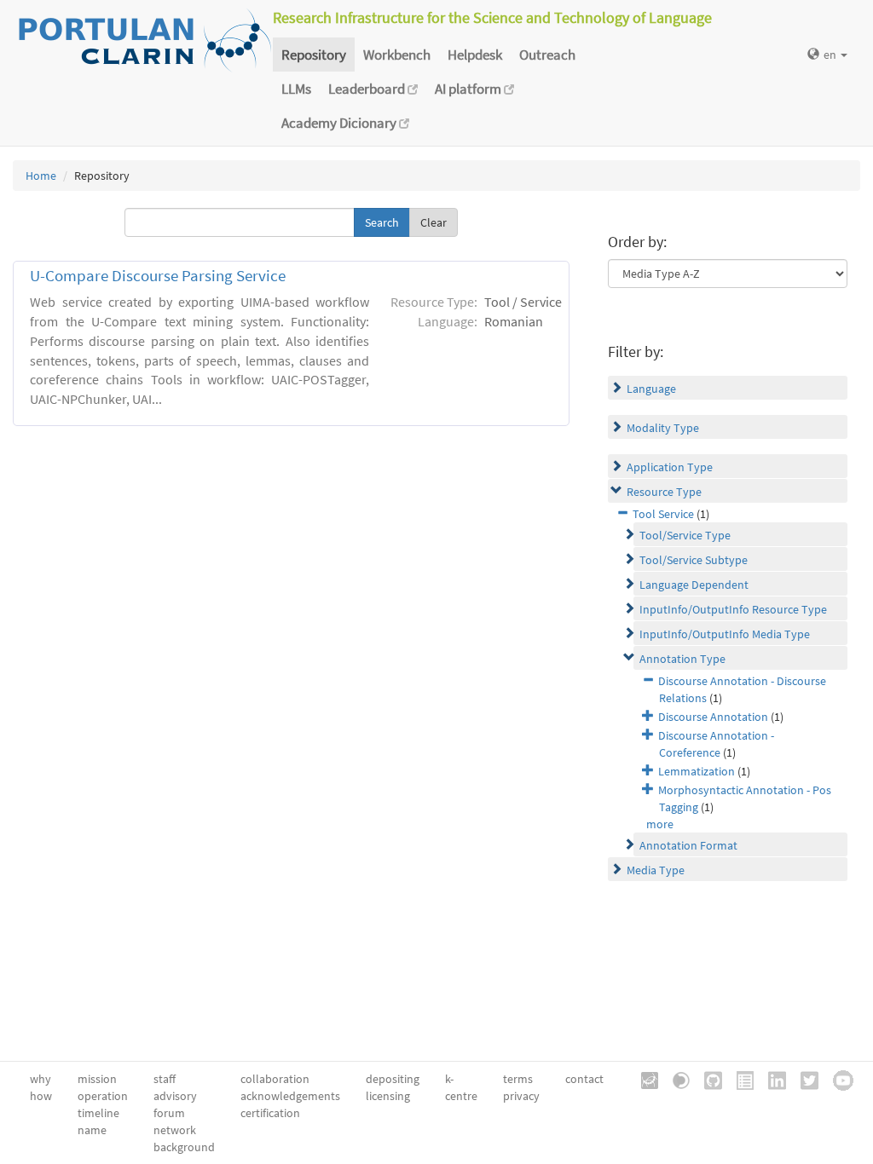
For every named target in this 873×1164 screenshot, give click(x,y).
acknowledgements (290, 1095)
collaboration (274, 1078)
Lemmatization (696, 771)
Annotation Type (682, 658)
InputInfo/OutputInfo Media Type (724, 634)
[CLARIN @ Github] (707, 1078)
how (41, 1095)
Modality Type (663, 427)
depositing (392, 1078)
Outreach (547, 54)
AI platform (469, 88)
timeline (98, 1113)
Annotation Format (688, 845)
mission (97, 1078)
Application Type (670, 467)
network (174, 1130)
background (184, 1147)
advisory (175, 1095)
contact (584, 1078)
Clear (433, 222)
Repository (313, 54)
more (660, 824)
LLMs (296, 88)
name (92, 1130)
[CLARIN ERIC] (643, 1078)
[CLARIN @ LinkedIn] (771, 1078)
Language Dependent (694, 584)
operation (103, 1095)
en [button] (831, 54)
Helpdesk (475, 54)
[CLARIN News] (739, 1078)
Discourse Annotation (713, 716)
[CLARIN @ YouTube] (837, 1078)
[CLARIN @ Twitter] (803, 1078)
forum (169, 1113)
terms (518, 1078)
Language (651, 388)
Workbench (397, 54)
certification (270, 1113)
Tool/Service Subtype (693, 560)
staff (164, 1078)
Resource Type (664, 491)
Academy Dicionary (340, 122)
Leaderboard (368, 88)
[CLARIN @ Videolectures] (675, 1078)
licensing (388, 1095)
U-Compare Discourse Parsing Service (158, 275)
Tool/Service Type (685, 535)
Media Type (656, 870)
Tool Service (663, 513)
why (40, 1078)
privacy (521, 1095)
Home (41, 175)
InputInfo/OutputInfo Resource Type (733, 609)
